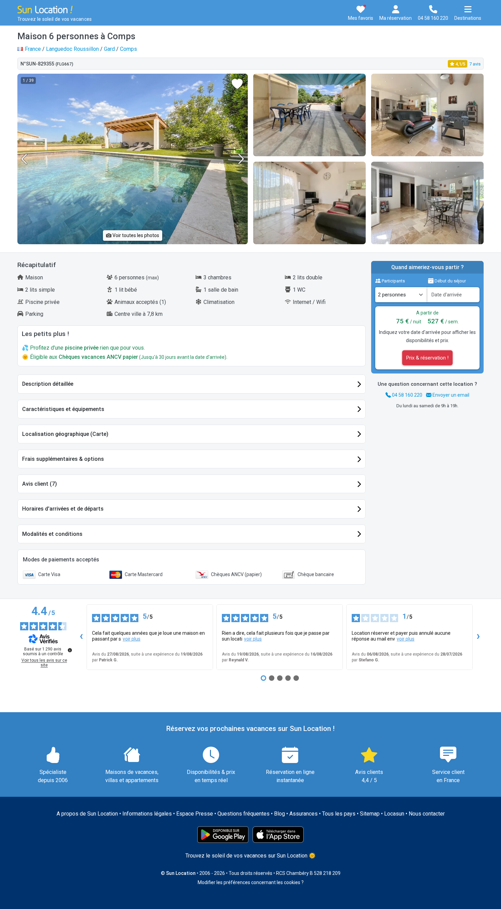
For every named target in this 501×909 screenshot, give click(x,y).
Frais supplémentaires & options (63, 459)
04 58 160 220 (406, 395)
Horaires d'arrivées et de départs (63, 508)
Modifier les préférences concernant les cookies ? (251, 882)
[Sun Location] (45, 9)
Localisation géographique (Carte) (65, 434)
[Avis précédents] (81, 637)
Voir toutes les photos (135, 235)
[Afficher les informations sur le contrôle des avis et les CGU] (70, 650)
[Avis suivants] (478, 637)
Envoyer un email (450, 395)
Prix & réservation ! (427, 358)
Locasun (394, 813)
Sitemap (370, 813)
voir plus (131, 639)
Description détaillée (47, 384)
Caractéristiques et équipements (63, 409)
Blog (279, 813)
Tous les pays (338, 813)
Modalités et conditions (52, 534)
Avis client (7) (39, 484)
